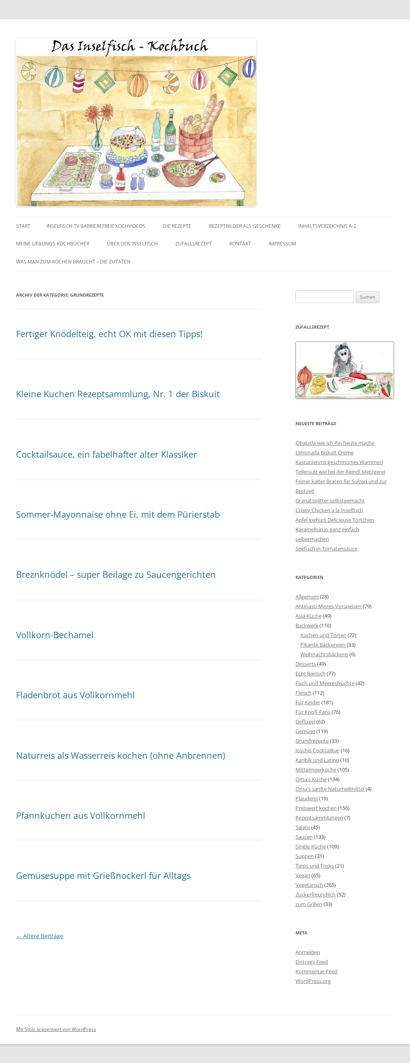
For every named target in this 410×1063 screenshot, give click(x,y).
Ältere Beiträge (39, 936)
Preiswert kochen (316, 808)
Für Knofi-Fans (312, 711)
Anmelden (307, 952)
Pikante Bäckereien (323, 644)
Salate (302, 827)
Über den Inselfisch (132, 243)
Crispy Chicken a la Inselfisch (329, 510)
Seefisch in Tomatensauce (326, 548)
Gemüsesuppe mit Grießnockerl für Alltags (103, 875)
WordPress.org (313, 981)
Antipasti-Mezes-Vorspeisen (328, 606)
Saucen (304, 836)
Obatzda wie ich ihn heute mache (334, 442)
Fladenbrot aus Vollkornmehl (75, 695)
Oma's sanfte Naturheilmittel (329, 788)
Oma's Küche (311, 779)
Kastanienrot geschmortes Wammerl (339, 462)
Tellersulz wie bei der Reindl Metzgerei (340, 471)
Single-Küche (310, 846)
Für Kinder (307, 702)
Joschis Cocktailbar (317, 750)
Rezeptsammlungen (319, 817)
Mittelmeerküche (315, 769)
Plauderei (306, 798)
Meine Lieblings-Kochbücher (52, 243)
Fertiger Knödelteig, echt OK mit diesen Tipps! (109, 334)
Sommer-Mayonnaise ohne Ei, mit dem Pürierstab (118, 514)
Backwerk (306, 625)
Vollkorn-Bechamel (55, 635)
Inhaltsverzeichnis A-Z (327, 226)
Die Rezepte (177, 226)
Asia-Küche (308, 615)
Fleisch (303, 692)
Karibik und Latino (317, 760)
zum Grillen (308, 904)
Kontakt (240, 243)
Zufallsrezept (193, 243)
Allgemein (307, 596)
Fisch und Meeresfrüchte (324, 683)
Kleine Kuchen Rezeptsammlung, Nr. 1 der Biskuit (118, 394)
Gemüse (305, 731)
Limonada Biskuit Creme (324, 452)
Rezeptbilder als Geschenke (245, 226)
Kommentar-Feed (316, 971)
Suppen (304, 856)
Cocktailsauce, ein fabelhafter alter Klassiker (106, 454)
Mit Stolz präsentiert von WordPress (56, 1029)
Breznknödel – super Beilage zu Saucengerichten (116, 574)
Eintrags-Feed (311, 961)
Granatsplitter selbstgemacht (330, 500)
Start (23, 226)
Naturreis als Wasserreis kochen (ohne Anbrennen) (120, 755)
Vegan (302, 875)
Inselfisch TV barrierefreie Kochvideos (95, 226)
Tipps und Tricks (314, 865)
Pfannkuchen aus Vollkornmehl (80, 815)
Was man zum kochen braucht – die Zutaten (73, 261)
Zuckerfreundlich (315, 894)
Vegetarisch (309, 884)
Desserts (305, 663)
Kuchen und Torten (323, 635)
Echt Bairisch (310, 673)
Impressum (282, 243)
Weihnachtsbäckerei (324, 654)
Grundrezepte (312, 740)
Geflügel (305, 721)
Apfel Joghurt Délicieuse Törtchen (334, 519)
